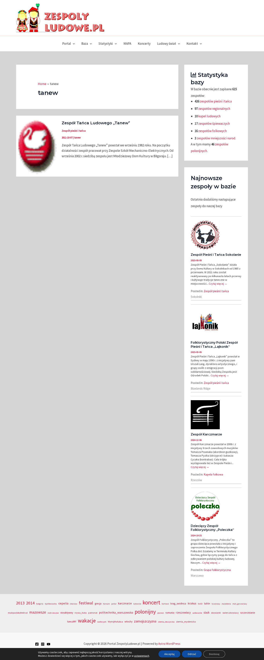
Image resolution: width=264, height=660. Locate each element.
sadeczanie (197, 613)
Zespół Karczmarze (206, 434)
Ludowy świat (166, 43)
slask (206, 612)
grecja (98, 603)
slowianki (216, 612)
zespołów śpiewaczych (214, 123)
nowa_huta (81, 612)
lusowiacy (216, 603)
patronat (92, 612)
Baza (84, 43)
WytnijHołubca (115, 621)
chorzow (73, 603)
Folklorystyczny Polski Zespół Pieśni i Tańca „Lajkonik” (214, 344)
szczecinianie (247, 612)
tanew (77, 137)
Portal (66, 43)
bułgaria (39, 603)
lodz (200, 603)
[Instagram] (42, 644)
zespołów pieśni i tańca (216, 101)
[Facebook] (37, 644)
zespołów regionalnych (214, 108)
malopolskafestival (18, 612)
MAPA (127, 43)
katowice (137, 603)
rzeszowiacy (183, 612)
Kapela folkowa (213, 474)
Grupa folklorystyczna (217, 570)
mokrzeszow (53, 613)
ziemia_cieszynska (166, 622)
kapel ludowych (209, 116)
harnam (106, 603)
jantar (114, 603)
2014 (30, 603)
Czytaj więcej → (218, 283)
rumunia (169, 612)
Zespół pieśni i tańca (74, 130)
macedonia (226, 603)
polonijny (145, 611)
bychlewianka (51, 603)
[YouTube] (48, 644)
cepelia (63, 603)
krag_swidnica (178, 603)
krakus (192, 603)
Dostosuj (214, 654)
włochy (128, 621)
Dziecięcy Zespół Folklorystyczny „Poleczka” (212, 528)
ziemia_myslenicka (186, 621)
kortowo (165, 603)
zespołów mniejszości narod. (216, 138)
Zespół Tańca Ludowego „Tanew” (96, 123)
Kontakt (192, 43)
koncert (151, 602)
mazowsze (37, 612)
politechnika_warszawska (116, 612)
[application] (73, 43)
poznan (160, 613)
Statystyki (105, 43)
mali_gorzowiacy (239, 603)
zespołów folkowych (212, 131)
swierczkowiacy (230, 612)
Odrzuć (192, 654)
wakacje (87, 620)
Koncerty (144, 43)
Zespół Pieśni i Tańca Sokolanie (216, 255)
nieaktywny (66, 612)
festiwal (86, 603)
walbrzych (101, 622)
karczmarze (125, 603)
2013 (20, 603)
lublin (207, 603)
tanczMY (71, 621)
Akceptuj (169, 654)
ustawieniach (141, 655)
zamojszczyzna (145, 621)
